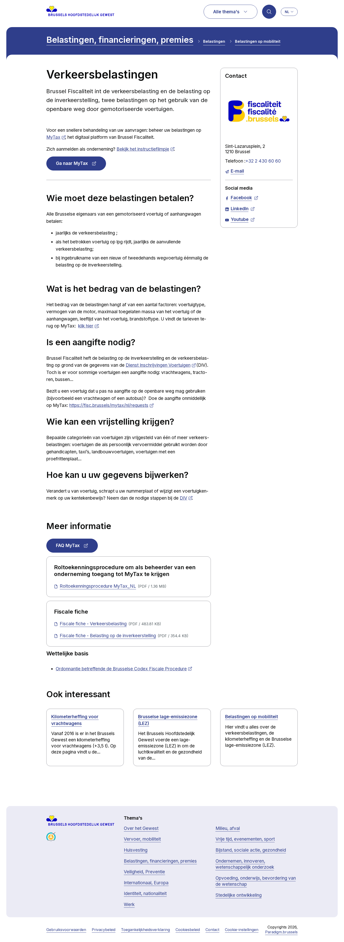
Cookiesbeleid (188, 929)
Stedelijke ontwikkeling (239, 895)
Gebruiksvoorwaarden (66, 929)
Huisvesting (135, 850)
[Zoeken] (269, 12)
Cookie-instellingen (241, 929)
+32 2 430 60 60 (263, 161)
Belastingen (214, 41)
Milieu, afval (228, 828)
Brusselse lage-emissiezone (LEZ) (167, 720)
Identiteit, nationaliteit (145, 893)
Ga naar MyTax (72, 163)
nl (287, 12)
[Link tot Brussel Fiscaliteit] (259, 111)
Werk (129, 904)
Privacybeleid (103, 929)
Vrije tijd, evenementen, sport (245, 839)
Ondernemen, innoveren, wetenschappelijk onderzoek (245, 864)
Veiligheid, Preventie (144, 871)
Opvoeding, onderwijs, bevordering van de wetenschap (256, 881)
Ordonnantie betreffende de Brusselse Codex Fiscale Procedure (121, 669)
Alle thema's (226, 11)
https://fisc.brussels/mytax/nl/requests (108, 405)
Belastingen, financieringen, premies (119, 40)
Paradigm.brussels (281, 932)
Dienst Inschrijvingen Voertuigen (158, 365)
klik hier (85, 326)
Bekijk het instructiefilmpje (143, 149)
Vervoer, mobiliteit (142, 839)
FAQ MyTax (68, 545)
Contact (212, 929)
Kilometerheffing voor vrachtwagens (75, 720)
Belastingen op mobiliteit (257, 41)
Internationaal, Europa (146, 882)
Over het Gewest (141, 828)
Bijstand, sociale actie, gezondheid (251, 850)
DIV (183, 498)
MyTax (53, 137)
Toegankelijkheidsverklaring (145, 929)
